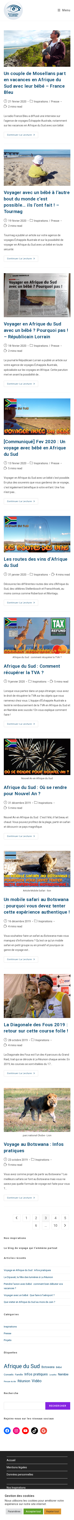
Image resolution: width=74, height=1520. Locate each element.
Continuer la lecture (22, 134)
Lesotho (52, 1375)
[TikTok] (34, 1430)
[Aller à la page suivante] (65, 1225)
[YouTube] (25, 1430)
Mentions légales (17, 1467)
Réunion (23, 1381)
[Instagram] (16, 1430)
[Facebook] (7, 1430)
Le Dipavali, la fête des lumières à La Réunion (28, 1277)
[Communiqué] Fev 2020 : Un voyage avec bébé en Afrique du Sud (35, 448)
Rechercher (57, 1406)
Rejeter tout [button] (52, 1511)
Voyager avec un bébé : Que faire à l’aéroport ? (29, 1295)
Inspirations (41, 101)
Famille (19, 1374)
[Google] (43, 1430)
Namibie (63, 1374)
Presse (55, 101)
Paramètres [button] (14, 1511)
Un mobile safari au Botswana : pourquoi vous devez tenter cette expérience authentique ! (37, 906)
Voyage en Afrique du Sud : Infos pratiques (27, 1270)
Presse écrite (10, 1381)
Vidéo (37, 1381)
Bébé (59, 1367)
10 (55, 1225)
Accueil (11, 1460)
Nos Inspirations (16, 1487)
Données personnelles (20, 1474)
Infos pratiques (36, 1374)
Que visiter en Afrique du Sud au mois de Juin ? (29, 1302)
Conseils (8, 1374)
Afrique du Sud (22, 1366)
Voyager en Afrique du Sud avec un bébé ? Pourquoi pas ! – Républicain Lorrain (36, 330)
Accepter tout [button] (33, 1511)
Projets (7, 1340)
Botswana (47, 1367)
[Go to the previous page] (16, 1218)
